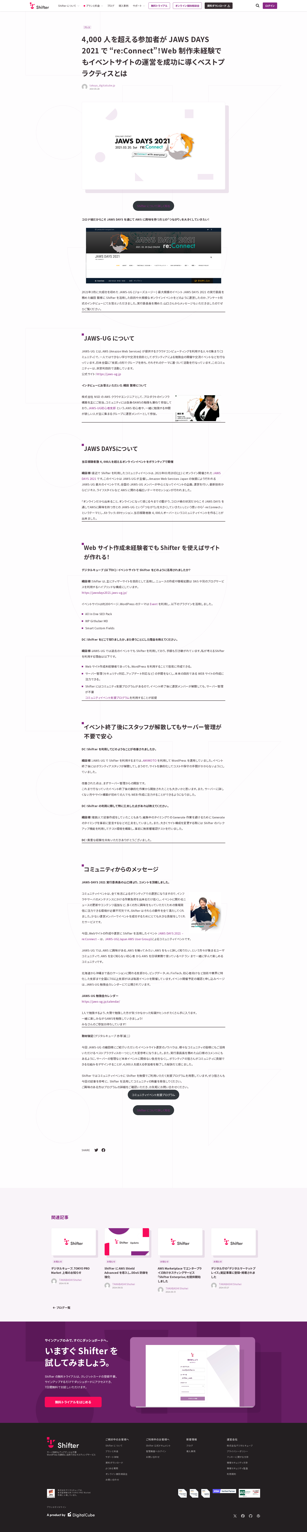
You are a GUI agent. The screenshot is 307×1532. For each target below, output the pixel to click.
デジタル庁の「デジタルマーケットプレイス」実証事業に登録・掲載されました (233, 1272)
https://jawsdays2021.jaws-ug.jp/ (104, 592)
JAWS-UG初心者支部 (102, 408)
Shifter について (114, 1445)
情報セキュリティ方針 (237, 1462)
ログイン (270, 5)
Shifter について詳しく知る (153, 206)
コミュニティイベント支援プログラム (107, 697)
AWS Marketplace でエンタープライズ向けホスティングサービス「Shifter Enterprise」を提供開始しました (180, 1274)
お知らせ (58, 1261)
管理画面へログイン (156, 1451)
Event (154, 604)
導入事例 (123, 5)
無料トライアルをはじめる (73, 1402)
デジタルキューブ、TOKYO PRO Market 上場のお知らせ (70, 1270)
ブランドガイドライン (56, 1507)
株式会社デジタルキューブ (240, 1445)
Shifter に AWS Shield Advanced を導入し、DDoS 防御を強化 (126, 1272)
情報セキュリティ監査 (237, 1468)
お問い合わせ (112, 1479)
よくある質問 (112, 1468)
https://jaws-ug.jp (108, 374)
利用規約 (231, 1473)
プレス (87, 27)
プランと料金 (112, 1451)
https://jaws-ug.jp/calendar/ (101, 1001)
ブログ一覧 (62, 1307)
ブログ (110, 5)
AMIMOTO (150, 760)
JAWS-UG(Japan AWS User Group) (128, 939)
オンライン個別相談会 (187, 5)
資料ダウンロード (216, 5)
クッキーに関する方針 (238, 1456)
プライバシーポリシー (237, 1451)
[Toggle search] (257, 5)
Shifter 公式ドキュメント (158, 1445)
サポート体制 (112, 1456)
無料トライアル (159, 5)
